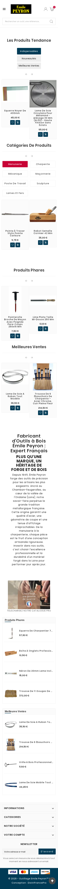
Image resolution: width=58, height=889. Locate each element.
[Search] (51, 21)
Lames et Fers (15, 193)
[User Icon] (45, 9)
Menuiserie (15, 164)
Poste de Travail (15, 183)
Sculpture (43, 183)
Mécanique (15, 173)
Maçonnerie (43, 173)
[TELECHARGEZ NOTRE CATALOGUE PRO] (29, 594)
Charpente (43, 164)
